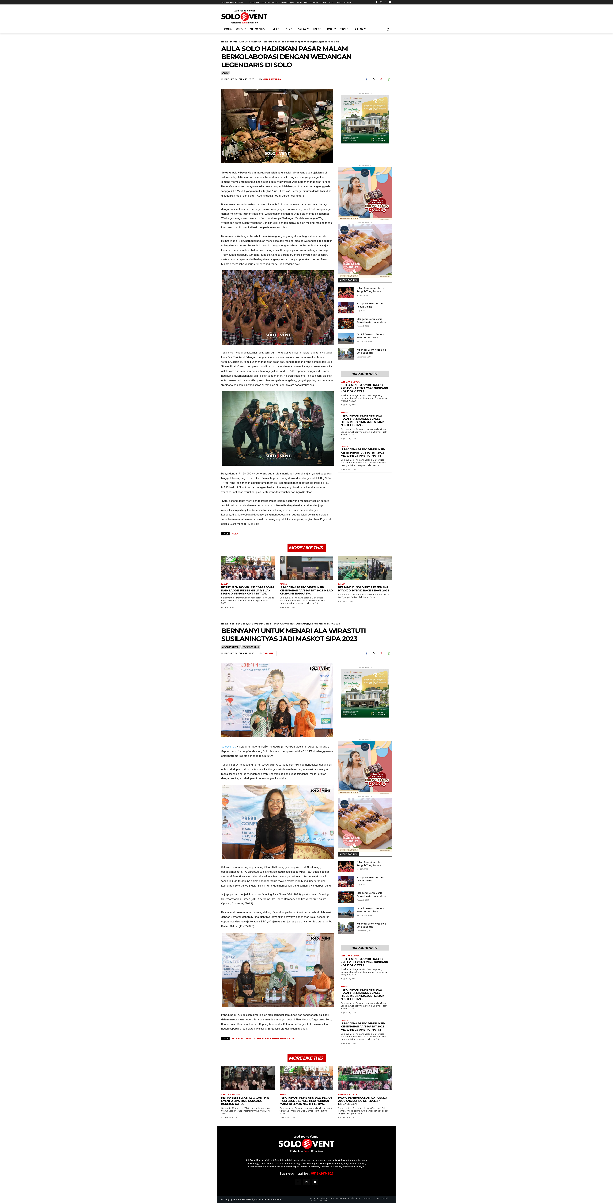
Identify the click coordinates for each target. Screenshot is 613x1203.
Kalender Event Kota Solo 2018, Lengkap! (371, 351)
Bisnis (233, 41)
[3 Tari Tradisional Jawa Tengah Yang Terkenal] (346, 292)
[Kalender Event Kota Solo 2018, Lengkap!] (346, 354)
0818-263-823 (322, 1173)
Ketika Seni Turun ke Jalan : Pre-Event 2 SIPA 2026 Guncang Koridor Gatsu (364, 388)
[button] (388, 29)
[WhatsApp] (385, 2)
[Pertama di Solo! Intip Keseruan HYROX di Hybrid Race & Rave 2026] (365, 568)
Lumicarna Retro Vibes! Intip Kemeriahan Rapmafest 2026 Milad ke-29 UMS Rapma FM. (363, 452)
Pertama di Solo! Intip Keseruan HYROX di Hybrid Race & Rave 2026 (363, 589)
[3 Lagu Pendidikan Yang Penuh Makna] (346, 307)
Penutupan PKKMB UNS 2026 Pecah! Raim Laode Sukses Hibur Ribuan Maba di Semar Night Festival (362, 420)
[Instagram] (381, 2)
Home (224, 41)
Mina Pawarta (272, 79)
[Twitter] (374, 79)
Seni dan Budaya (350, 382)
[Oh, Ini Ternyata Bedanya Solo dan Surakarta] (346, 338)
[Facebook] (376, 2)
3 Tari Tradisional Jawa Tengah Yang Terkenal (370, 289)
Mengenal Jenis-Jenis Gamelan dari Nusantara (371, 320)
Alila (235, 533)
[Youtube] (390, 2)
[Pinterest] (381, 79)
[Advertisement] (330, 16)
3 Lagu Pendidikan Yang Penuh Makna (370, 305)
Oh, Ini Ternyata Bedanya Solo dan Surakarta (371, 336)
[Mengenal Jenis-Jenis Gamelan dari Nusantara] (346, 323)
